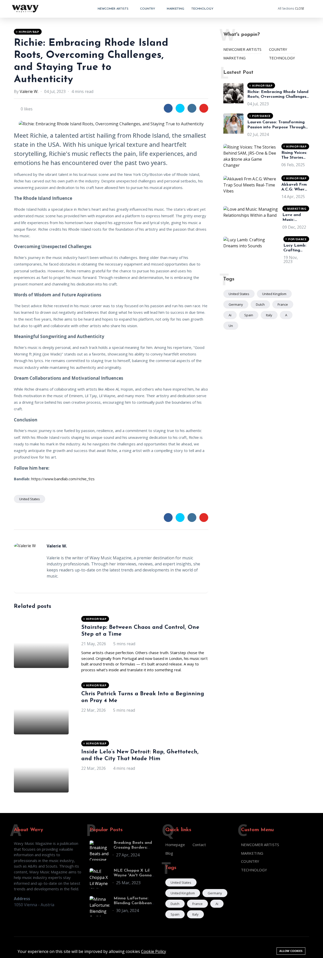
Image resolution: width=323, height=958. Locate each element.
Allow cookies (291, 951)
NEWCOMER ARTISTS (113, 8)
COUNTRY (148, 8)
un (231, 325)
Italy (269, 315)
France (283, 304)
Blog (169, 853)
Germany (236, 304)
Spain (248, 315)
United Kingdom (274, 294)
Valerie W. (29, 91)
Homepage (175, 844)
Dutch (260, 304)
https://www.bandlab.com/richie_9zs (62, 478)
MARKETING (175, 8)
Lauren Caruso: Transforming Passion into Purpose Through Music (276, 127)
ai (230, 315)
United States (29, 499)
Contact (199, 844)
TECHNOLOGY (202, 8)
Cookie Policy (153, 951)
